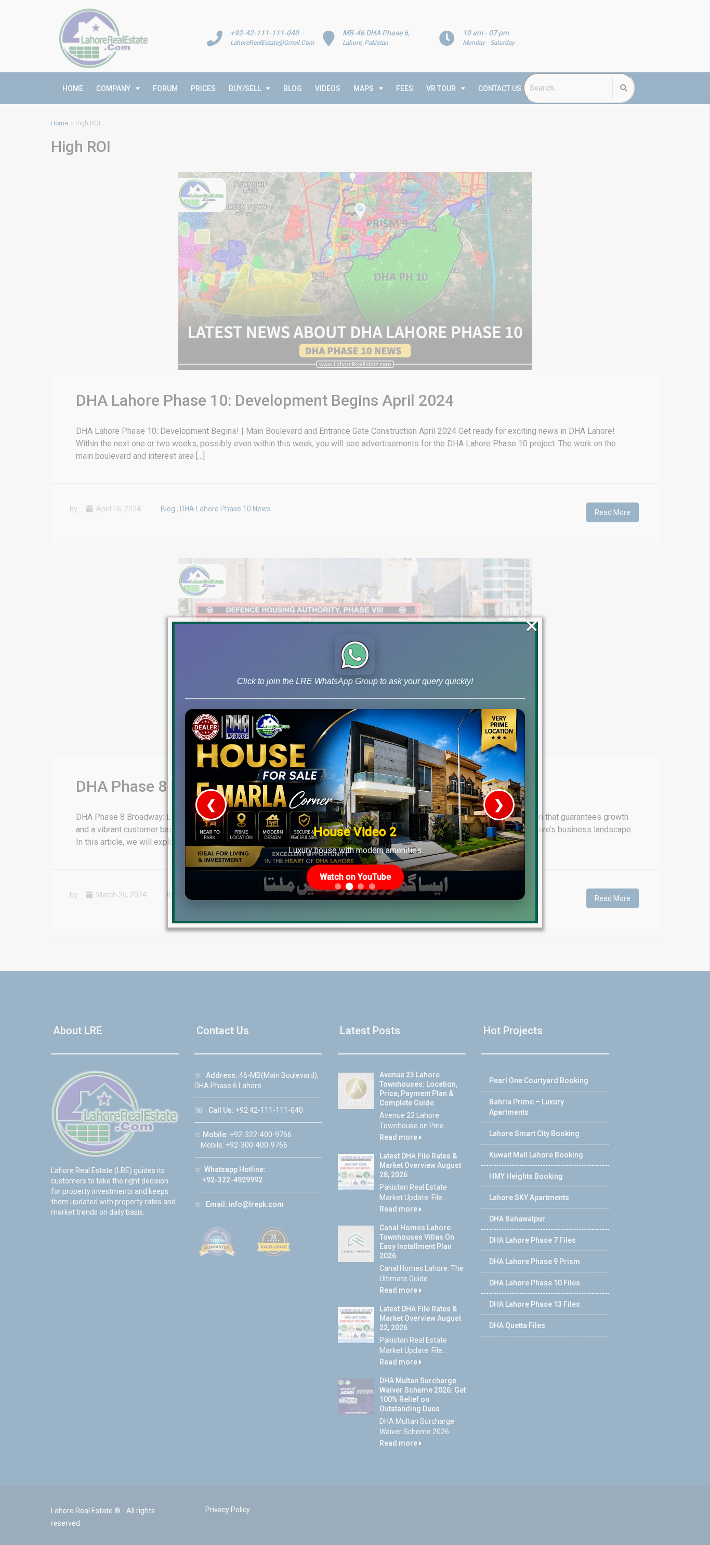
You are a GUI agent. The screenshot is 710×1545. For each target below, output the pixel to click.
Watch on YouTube (355, 877)
